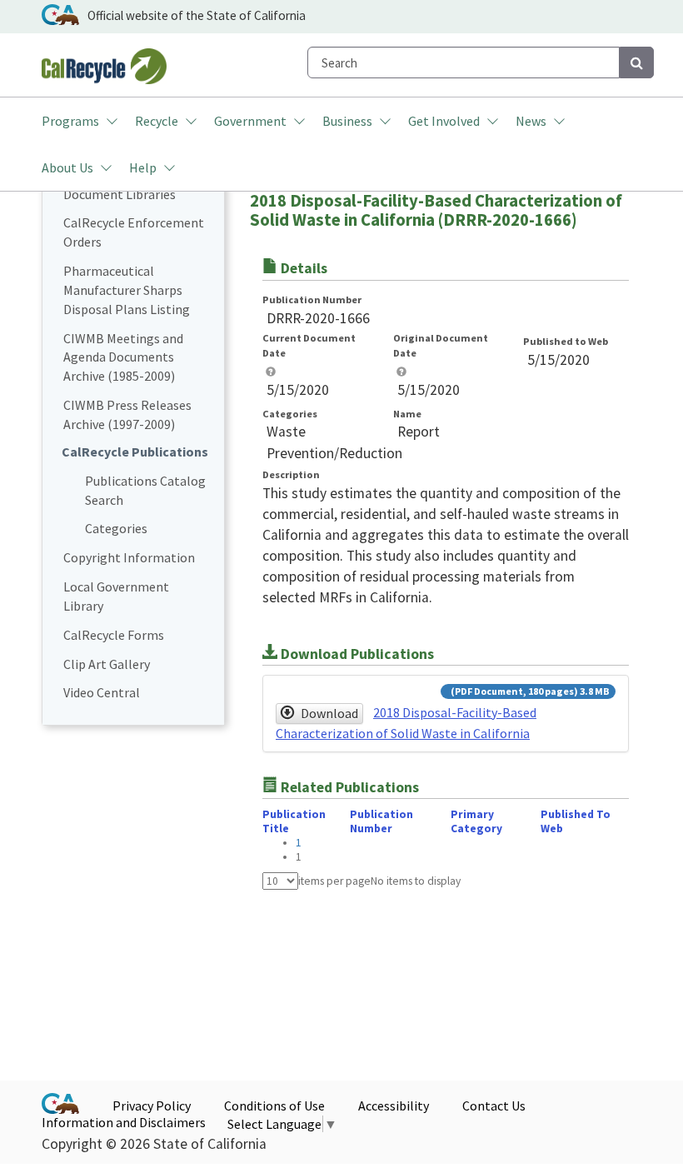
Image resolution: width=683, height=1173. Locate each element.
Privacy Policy (151, 1105)
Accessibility (393, 1105)
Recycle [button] (156, 120)
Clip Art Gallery (106, 664)
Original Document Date (440, 345)
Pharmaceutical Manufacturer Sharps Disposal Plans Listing (126, 289)
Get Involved (444, 120)
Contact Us (494, 1105)
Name (407, 413)
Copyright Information (129, 557)
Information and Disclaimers (124, 1122)
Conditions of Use (274, 1105)
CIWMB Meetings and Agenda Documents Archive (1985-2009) (123, 357)
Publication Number (311, 299)
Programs (70, 120)
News (531, 120)
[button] (271, 372)
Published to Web (565, 341)
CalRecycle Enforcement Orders (133, 232)
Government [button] (250, 120)
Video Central (101, 692)
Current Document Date (309, 345)
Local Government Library (116, 596)
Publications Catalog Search (145, 490)
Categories (116, 528)
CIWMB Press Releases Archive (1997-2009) (127, 414)
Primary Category (476, 821)
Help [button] (143, 167)
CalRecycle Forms (113, 634)
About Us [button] (67, 167)
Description (291, 474)
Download (329, 713)
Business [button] (347, 120)
